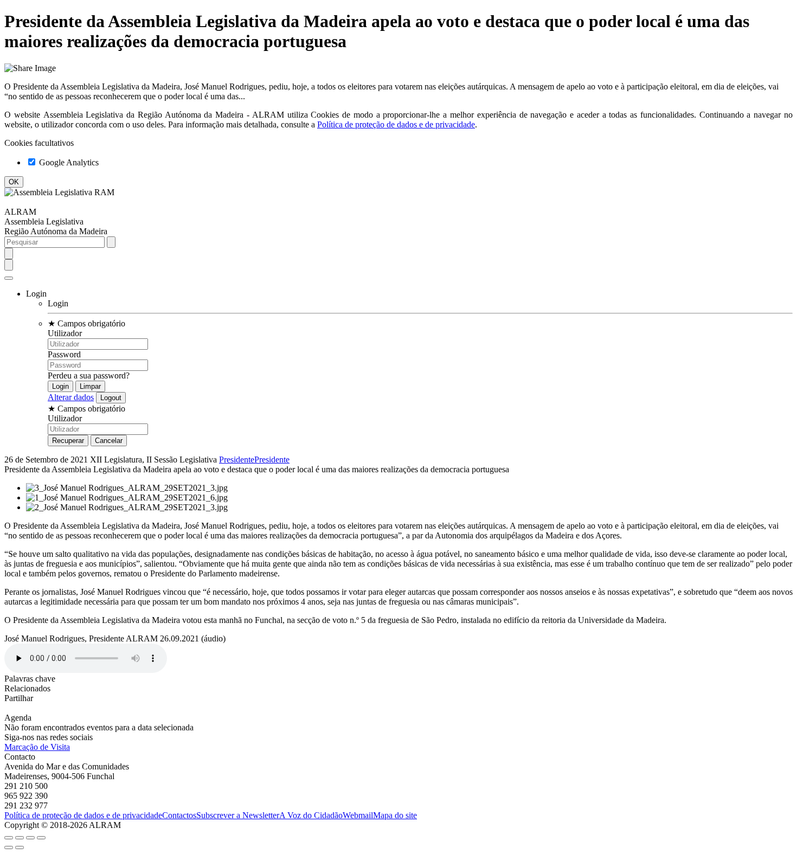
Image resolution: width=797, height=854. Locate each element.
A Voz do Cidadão (311, 815)
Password (64, 354)
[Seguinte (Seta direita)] (19, 847)
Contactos (179, 815)
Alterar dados (71, 397)
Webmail (358, 815)
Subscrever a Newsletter (237, 815)
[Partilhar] (19, 837)
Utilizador (65, 333)
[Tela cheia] (30, 837)
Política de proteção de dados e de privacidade (396, 124)
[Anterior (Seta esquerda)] (8, 847)
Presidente (236, 459)
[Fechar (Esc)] (8, 837)
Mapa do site (395, 815)
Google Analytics (68, 162)
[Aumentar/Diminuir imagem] (41, 837)
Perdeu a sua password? (89, 375)
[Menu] (8, 278)
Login (58, 303)
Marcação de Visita (37, 747)
